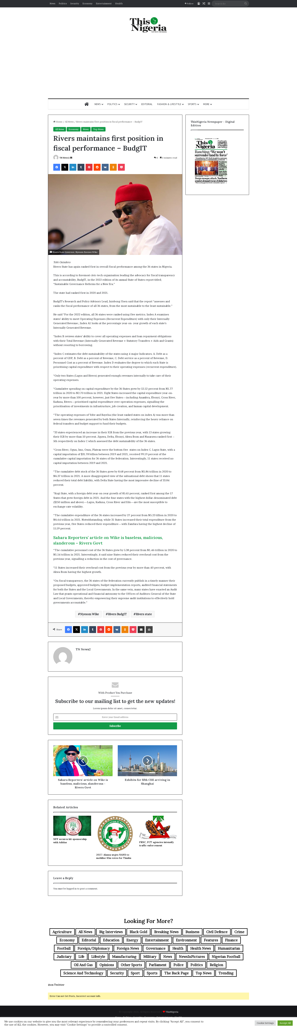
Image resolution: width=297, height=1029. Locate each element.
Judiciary (64, 957)
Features (211, 940)
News (52, 3)
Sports (192, 104)
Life (81, 957)
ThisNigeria (172, 1011)
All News (69, 121)
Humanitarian (229, 948)
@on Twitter (56, 984)
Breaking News (166, 932)
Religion (216, 965)
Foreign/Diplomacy (94, 948)
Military (149, 957)
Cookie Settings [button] (265, 1023)
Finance (231, 940)
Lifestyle (98, 957)
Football (64, 948)
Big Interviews (111, 932)
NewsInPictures (192, 957)
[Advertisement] (148, 66)
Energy (132, 940)
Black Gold (138, 932)
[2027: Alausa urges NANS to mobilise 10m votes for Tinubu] (115, 833)
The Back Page (176, 973)
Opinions (107, 965)
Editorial (146, 104)
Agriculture (62, 932)
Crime (239, 932)
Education (111, 940)
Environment (186, 940)
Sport (135, 973)
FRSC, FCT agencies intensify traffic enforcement (156, 844)
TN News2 (64, 157)
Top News (98, 129)
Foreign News (128, 948)
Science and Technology (83, 973)
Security (74, 3)
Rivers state (144, 614)
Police (178, 965)
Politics (63, 3)
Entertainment (104, 3)
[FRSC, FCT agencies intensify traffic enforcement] (158, 827)
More (206, 104)
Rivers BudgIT (117, 614)
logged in (71, 888)
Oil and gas (83, 965)
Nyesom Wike (89, 614)
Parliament (158, 965)
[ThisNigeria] (148, 24)
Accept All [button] (285, 1023)
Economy (87, 3)
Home (58, 121)
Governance (156, 948)
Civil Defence (217, 932)
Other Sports (131, 965)
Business (192, 932)
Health (119, 3)
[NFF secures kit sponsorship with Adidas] (72, 826)
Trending (226, 973)
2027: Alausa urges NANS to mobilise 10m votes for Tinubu (113, 856)
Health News (200, 948)
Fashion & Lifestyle (169, 104)
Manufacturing (124, 957)
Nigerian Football (226, 957)
